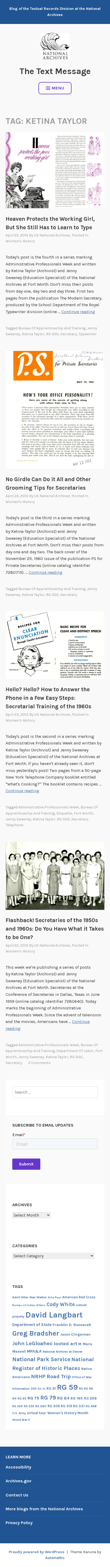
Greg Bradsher (35, 1333)
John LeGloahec (32, 1343)
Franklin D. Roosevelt (72, 1325)
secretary (68, 334)
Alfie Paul (54, 1297)
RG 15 (41, 1388)
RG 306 (54, 1406)
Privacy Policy (19, 1522)
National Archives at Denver (62, 1351)
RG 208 (90, 1398)
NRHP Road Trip (51, 1376)
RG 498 (91, 1406)
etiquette (64, 813)
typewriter (88, 334)
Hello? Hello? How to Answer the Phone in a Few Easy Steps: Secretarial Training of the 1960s (48, 698)
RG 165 (76, 1398)
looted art (65, 1344)
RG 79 (48, 1397)
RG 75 (33, 1398)
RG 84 (63, 1398)
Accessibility (18, 1467)
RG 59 (67, 1387)
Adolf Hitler (20, 1297)
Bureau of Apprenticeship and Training (51, 328)
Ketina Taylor (33, 334)
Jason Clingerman (75, 1334)
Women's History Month (67, 1413)
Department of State (32, 1324)
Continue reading (78, 311)
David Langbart (54, 1314)
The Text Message (55, 71)
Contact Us (17, 1495)
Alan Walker (38, 1297)
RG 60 (83, 1388)
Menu (58, 88)
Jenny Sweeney (18, 819)
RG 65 (22, 1398)
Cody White (60, 1304)
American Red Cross (78, 1297)
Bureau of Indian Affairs (28, 1305)
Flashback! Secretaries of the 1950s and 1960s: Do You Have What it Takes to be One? (55, 928)
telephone (14, 825)
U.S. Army (19, 1413)
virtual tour (36, 1413)
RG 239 (29, 1406)
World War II (21, 1420)
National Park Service (41, 1359)
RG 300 (52, 334)
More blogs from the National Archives (44, 1508)
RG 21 (51, 1388)
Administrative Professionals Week (48, 807)
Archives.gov (18, 1480)
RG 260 (40, 1406)
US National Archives (52, 235)
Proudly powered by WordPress (36, 1552)
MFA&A (34, 1351)
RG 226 (17, 1406)
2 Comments (39, 1063)
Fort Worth (83, 813)
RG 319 (66, 1406)
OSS (34, 1388)
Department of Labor (75, 1051)
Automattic (55, 1558)
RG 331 (79, 1406)
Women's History (20, 241)
